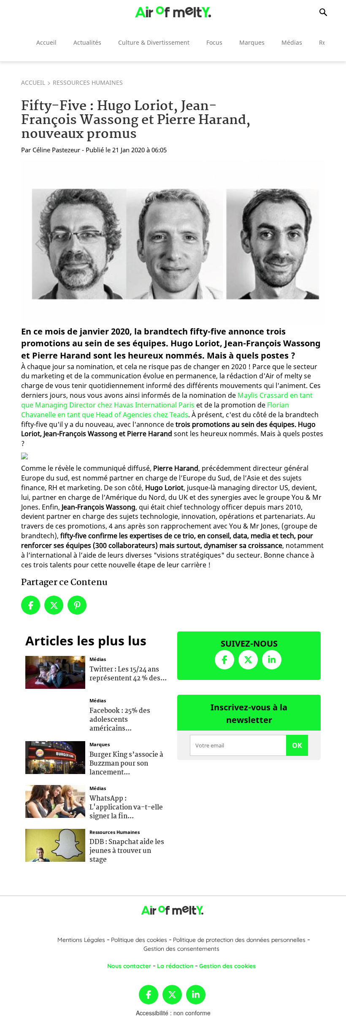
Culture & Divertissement (153, 42)
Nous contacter (129, 966)
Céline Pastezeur (56, 150)
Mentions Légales (81, 940)
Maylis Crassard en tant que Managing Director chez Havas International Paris (167, 400)
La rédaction (175, 966)
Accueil (46, 42)
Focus (214, 42)
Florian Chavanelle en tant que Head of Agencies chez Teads (155, 409)
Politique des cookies (139, 940)
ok (297, 745)
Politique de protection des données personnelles (239, 940)
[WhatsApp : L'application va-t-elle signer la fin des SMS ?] (55, 800)
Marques (252, 42)
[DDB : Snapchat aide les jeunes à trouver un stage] (55, 844)
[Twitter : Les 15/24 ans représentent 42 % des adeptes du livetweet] (55, 671)
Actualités (87, 42)
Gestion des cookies (227, 966)
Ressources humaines (88, 82)
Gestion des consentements (181, 948)
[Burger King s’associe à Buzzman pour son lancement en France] (55, 757)
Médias (291, 42)
